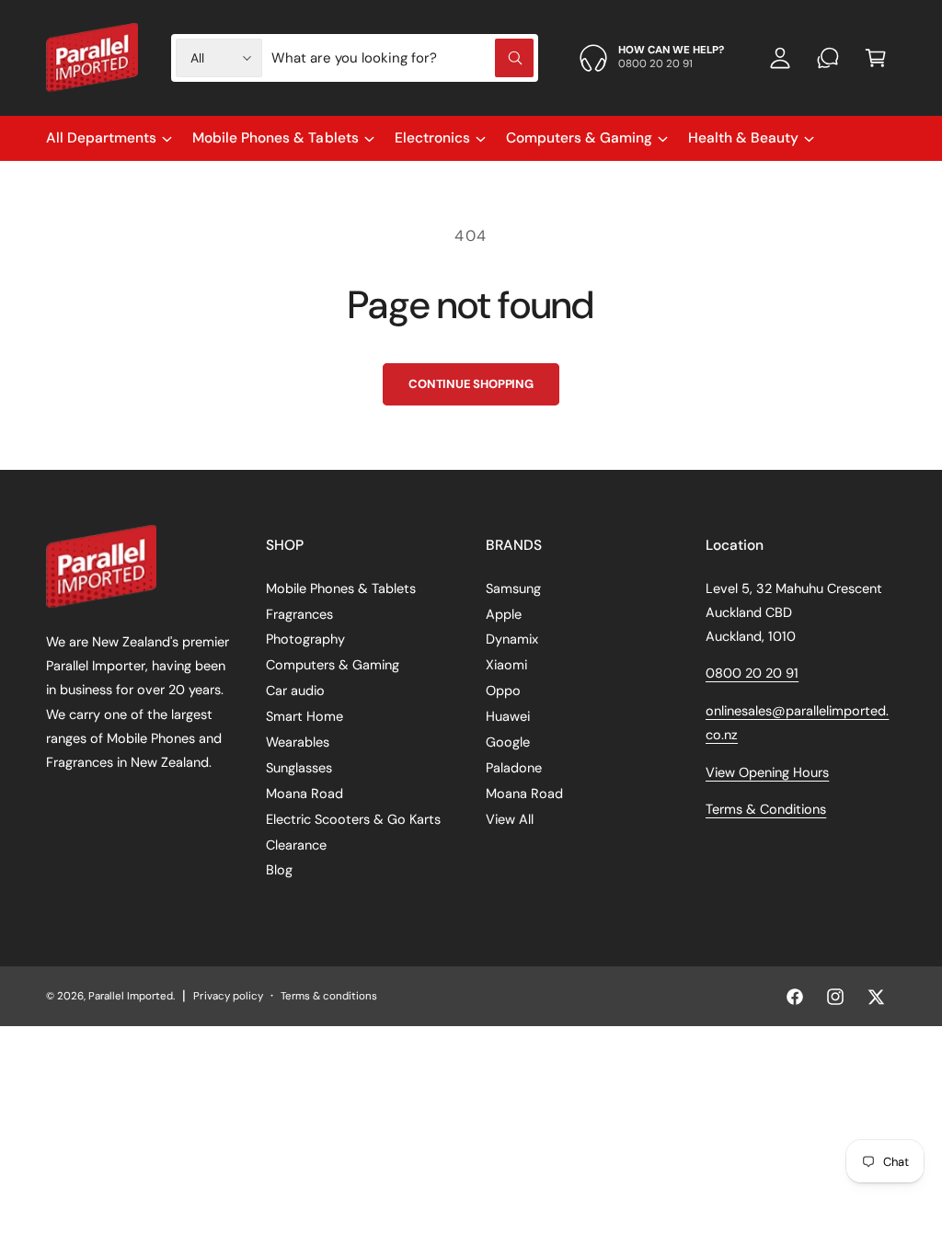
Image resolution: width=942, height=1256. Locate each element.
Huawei (508, 716)
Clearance (296, 845)
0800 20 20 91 (752, 673)
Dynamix (512, 639)
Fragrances (299, 614)
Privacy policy (227, 996)
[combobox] (402, 58)
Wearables (297, 742)
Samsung (513, 588)
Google (508, 742)
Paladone (514, 767)
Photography (305, 639)
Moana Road (304, 793)
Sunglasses (299, 767)
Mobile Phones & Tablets (341, 588)
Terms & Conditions (766, 809)
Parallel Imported (130, 996)
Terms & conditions (329, 996)
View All (510, 819)
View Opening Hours (767, 772)
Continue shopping (471, 384)
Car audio (295, 690)
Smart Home (304, 716)
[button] (876, 58)
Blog (279, 870)
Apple (504, 614)
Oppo (503, 690)
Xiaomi (506, 665)
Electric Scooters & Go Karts (353, 819)
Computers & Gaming (332, 665)
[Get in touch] (828, 58)
